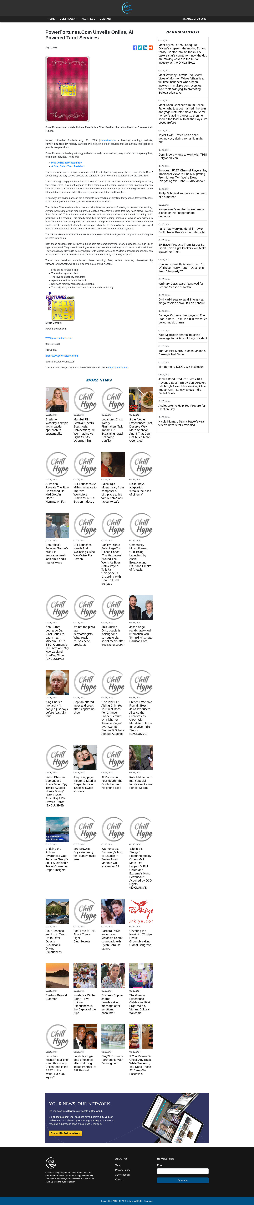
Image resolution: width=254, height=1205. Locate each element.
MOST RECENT (68, 19)
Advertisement (122, 1175)
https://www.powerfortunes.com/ (61, 356)
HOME (51, 19)
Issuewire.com (107, 140)
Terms (118, 1165)
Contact (119, 1179)
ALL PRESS (88, 19)
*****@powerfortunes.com (58, 338)
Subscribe (183, 1180)
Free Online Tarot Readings (66, 162)
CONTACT (105, 19)
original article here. (118, 367)
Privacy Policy (122, 1170)
